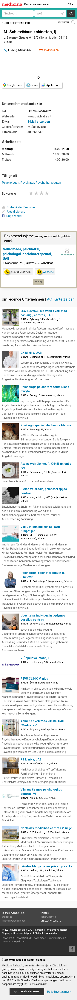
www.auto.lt (40, 938)
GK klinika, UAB (31, 353)
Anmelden (51, 933)
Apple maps (53, 85)
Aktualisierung (16, 211)
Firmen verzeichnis (35, 4)
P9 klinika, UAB (31, 759)
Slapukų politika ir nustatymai (17, 933)
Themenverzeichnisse (13, 920)
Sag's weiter (14, 216)
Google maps (14, 85)
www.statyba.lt (24, 938)
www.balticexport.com (14, 941)
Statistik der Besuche (21, 207)
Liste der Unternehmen (17, 23)
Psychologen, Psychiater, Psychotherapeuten (31, 182)
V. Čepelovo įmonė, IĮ (35, 658)
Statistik (39, 933)
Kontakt (39, 930)
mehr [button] (38, 282)
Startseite (7, 917)
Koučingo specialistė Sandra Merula (46, 425)
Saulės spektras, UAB (21, 930)
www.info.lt (8, 938)
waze (34, 85)
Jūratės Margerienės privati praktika (47, 866)
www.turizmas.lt (57, 938)
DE (70, 4)
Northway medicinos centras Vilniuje (46, 828)
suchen (70, 13)
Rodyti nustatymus (58, 991)
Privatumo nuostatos (56, 930)
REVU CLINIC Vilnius (34, 678)
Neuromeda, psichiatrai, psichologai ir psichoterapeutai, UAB (27, 253)
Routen (52, 917)
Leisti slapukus (29, 991)
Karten (45, 913)
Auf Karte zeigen (60, 299)
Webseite (48, 272)
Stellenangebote (51, 920)
